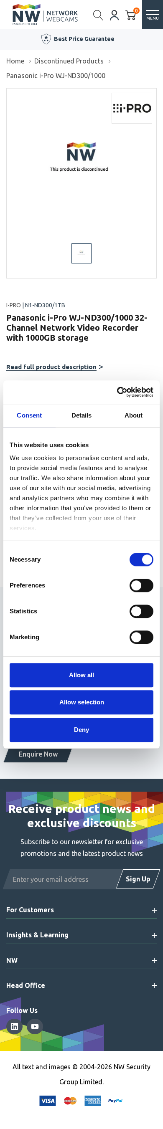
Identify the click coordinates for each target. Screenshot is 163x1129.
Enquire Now (38, 754)
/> (10, 94)
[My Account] (114, 14)
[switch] (141, 585)
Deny (81, 729)
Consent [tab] (29, 415)
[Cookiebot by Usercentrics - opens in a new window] (117, 392)
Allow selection (81, 702)
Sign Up (138, 879)
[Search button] (98, 14)
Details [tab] (81, 415)
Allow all (81, 674)
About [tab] (134, 415)
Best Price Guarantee (84, 38)
